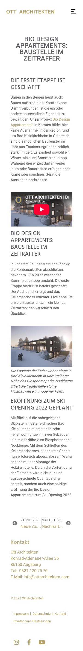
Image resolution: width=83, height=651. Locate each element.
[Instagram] (16, 642)
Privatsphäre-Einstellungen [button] (31, 621)
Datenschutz (42, 613)
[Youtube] (41, 642)
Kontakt (60, 613)
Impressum (20, 613)
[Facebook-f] (29, 642)
